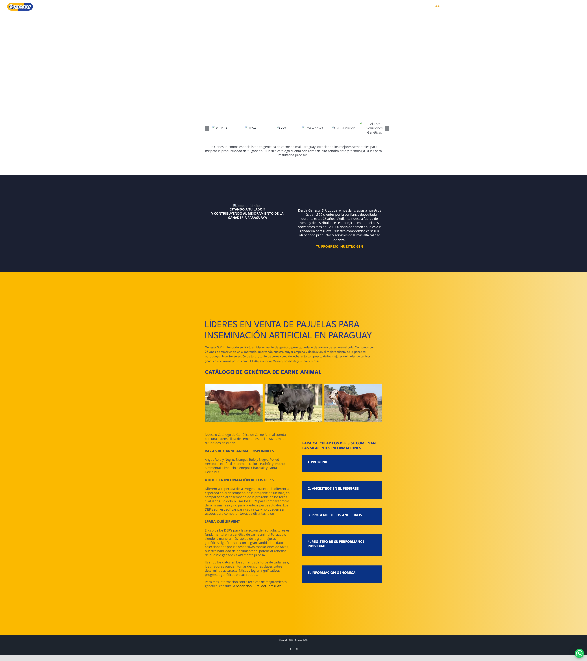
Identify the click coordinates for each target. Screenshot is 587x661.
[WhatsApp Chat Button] (579, 653)
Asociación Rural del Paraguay (258, 631)
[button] (207, 129)
